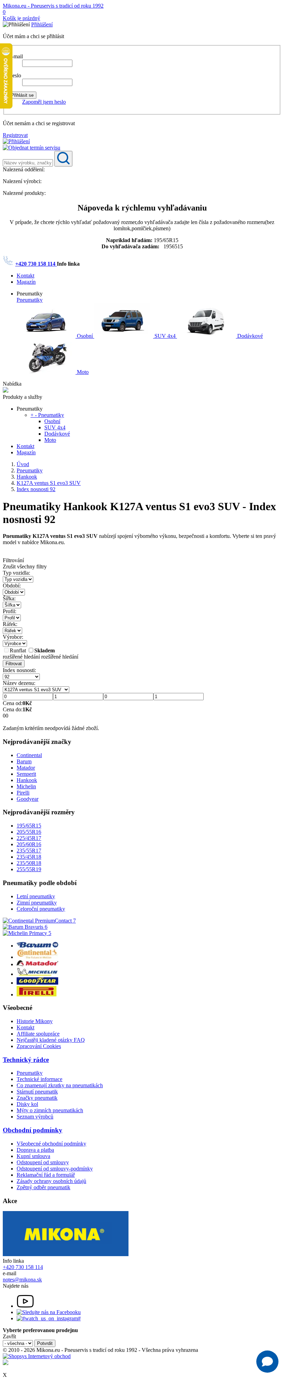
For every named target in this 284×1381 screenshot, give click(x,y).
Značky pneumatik (37, 1098)
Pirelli (23, 793)
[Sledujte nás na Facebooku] (49, 1312)
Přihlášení (42, 24)
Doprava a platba (35, 1150)
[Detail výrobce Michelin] (37, 974)
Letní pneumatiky (36, 896)
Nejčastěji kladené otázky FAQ (51, 1040)
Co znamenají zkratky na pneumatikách (60, 1085)
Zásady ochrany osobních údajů (51, 1181)
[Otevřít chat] (267, 1361)
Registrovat (15, 135)
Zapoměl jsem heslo (44, 102)
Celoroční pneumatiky (41, 909)
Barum (24, 761)
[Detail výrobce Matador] (37, 964)
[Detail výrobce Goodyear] (37, 983)
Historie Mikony (35, 1021)
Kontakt (25, 275)
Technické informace (39, 1079)
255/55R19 (29, 869)
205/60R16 (29, 844)
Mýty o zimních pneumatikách (50, 1110)
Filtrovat (14, 663)
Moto (82, 372)
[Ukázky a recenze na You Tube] (25, 1306)
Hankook (27, 780)
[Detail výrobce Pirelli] (36, 994)
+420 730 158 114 (36, 264)
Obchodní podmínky (32, 1130)
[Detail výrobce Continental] (37, 957)
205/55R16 (29, 832)
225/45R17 (29, 838)
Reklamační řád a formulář (46, 1175)
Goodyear (27, 799)
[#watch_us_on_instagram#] (49, 1318)
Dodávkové (249, 336)
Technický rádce (26, 1059)
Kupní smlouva (33, 1156)
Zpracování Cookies (39, 1046)
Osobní (85, 336)
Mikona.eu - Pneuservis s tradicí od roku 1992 (53, 6)
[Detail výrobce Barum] (37, 946)
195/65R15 (29, 826)
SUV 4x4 (165, 336)
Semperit (26, 774)
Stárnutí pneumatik (37, 1092)
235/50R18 (29, 863)
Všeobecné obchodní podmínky (51, 1144)
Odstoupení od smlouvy (43, 1162)
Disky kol (27, 1104)
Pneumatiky (30, 300)
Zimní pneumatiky (37, 903)
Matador (26, 768)
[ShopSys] (37, 1356)
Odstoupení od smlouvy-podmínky (55, 1169)
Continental (29, 755)
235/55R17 (29, 851)
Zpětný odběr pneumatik (43, 1187)
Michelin (26, 786)
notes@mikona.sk (22, 1280)
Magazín (26, 282)
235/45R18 (29, 857)
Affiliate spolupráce (38, 1034)
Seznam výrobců (35, 1117)
